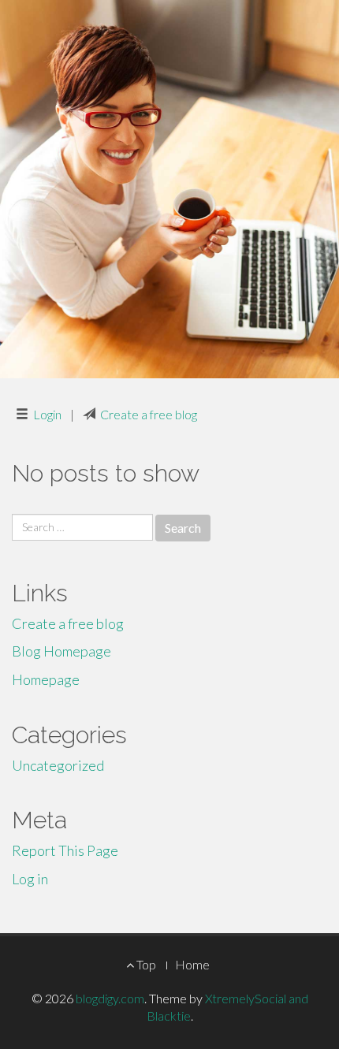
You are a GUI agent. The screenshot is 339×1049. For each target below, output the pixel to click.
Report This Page (65, 850)
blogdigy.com (110, 998)
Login (47, 414)
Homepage (46, 679)
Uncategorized (58, 765)
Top (145, 964)
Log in (30, 878)
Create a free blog (148, 414)
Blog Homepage (61, 651)
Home (192, 964)
